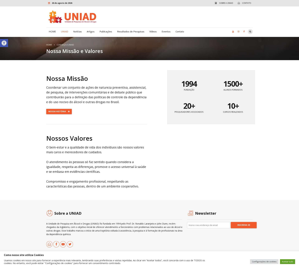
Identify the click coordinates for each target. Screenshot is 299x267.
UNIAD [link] (64, 31)
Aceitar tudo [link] (287, 261)
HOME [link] (52, 31)
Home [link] (49, 44)
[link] (4, 43)
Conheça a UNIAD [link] (65, 44)
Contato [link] (180, 31)
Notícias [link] (77, 31)
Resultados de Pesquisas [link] (130, 31)
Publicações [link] (106, 31)
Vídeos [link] (153, 31)
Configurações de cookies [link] (264, 261)
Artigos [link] (91, 31)
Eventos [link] (166, 31)
